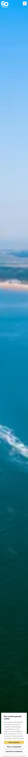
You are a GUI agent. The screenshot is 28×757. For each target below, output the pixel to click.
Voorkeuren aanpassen (14, 751)
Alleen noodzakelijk (14, 747)
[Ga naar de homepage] (5, 4)
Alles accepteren (14, 742)
